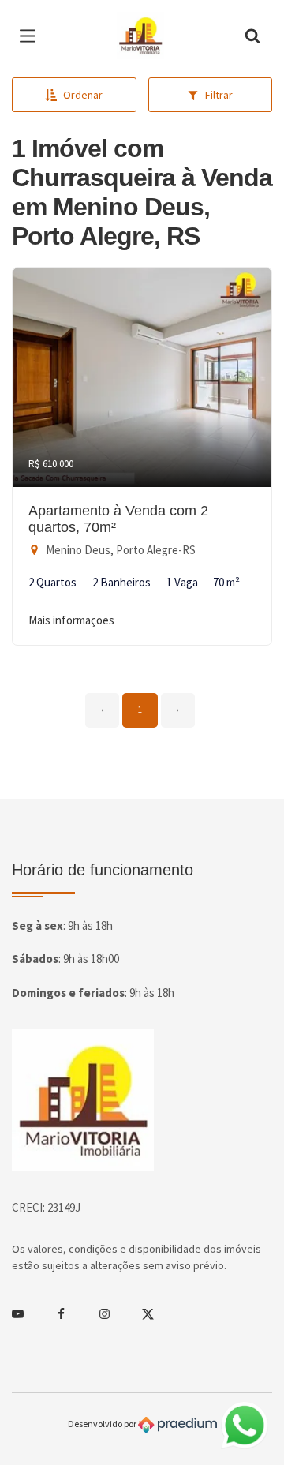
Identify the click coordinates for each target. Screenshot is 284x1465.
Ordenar (83, 95)
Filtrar (219, 95)
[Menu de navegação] (31, 35)
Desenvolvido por (103, 1423)
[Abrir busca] (252, 35)
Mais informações (71, 620)
